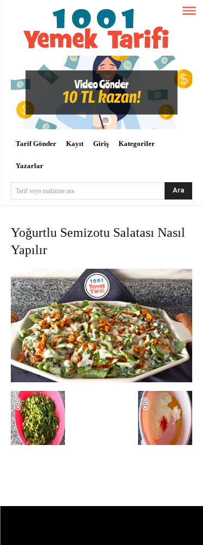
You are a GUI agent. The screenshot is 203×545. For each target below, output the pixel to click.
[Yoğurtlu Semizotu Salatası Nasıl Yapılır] (101, 380)
